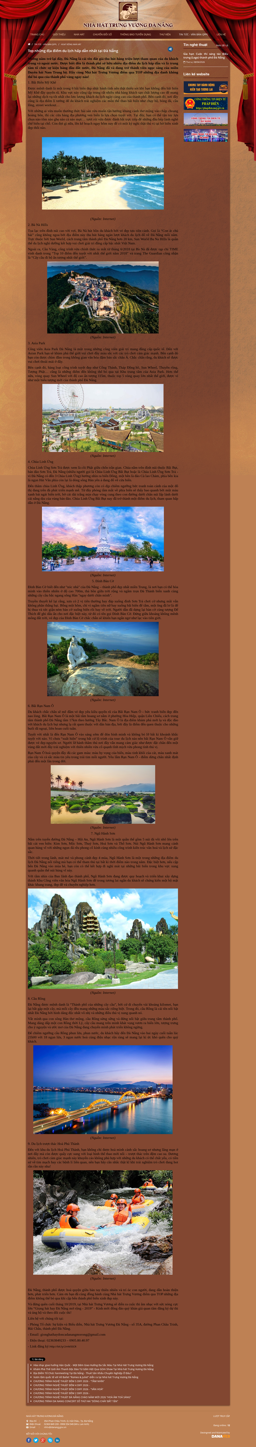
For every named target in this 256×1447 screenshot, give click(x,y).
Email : (34, 1427)
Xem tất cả (222, 45)
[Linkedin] (57, 1440)
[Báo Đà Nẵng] (206, 103)
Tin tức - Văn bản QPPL (45, 44)
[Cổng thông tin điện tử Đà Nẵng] (206, 119)
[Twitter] (35, 1440)
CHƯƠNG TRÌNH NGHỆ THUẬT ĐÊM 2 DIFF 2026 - (61, 1393)
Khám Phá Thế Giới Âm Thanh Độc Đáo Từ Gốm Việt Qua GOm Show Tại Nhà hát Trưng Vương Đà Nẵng (93, 1369)
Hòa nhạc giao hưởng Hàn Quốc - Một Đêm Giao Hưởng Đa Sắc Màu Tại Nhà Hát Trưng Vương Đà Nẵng (93, 1365)
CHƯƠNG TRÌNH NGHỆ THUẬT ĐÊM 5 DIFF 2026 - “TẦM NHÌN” (68, 1381)
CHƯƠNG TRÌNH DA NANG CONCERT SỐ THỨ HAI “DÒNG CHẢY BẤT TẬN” (75, 1401)
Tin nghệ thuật (195, 44)
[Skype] (50, 1440)
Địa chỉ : (35, 1420)
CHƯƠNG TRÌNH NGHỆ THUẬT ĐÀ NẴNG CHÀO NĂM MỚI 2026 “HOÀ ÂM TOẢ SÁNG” (82, 1397)
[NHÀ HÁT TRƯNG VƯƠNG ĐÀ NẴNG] (128, 14)
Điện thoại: (35, 1424)
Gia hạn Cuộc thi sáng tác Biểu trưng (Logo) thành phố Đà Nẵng (205, 55)
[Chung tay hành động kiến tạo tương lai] (206, 87)
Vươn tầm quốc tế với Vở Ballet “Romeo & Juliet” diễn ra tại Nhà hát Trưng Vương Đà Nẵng (85, 1377)
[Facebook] (28, 1440)
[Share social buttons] (170, 49)
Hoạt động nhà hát (71, 44)
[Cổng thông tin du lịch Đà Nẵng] (206, 135)
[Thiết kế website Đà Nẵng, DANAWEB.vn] (221, 1435)
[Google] (43, 1440)
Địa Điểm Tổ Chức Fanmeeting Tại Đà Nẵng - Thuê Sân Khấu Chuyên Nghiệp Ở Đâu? (82, 1373)
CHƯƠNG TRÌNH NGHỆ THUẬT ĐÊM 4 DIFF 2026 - (61, 1385)
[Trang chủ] (30, 44)
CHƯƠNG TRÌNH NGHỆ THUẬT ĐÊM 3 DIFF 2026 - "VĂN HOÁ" (68, 1389)
